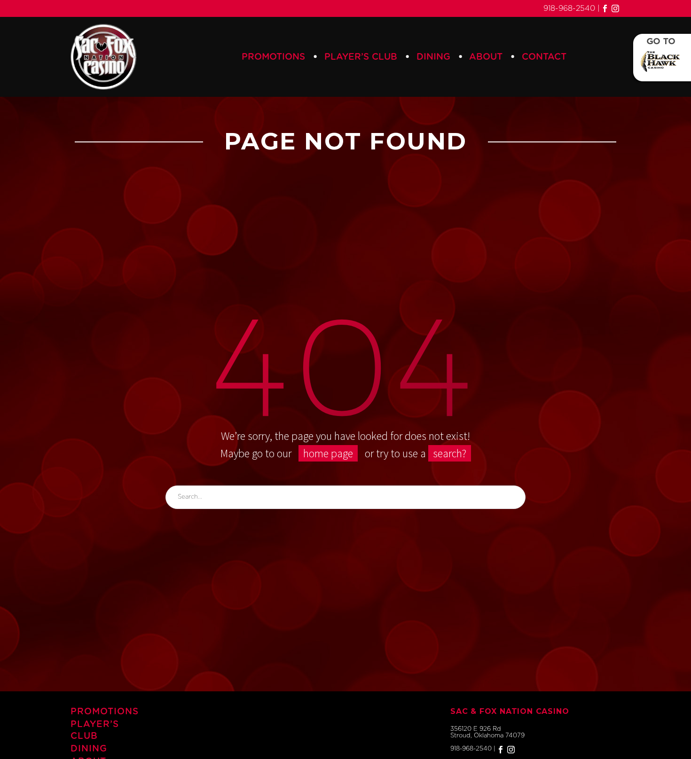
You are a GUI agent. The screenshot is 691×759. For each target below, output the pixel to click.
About (486, 57)
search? (449, 453)
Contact (544, 57)
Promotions (273, 57)
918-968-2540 (569, 8)
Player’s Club (360, 57)
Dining (433, 57)
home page (328, 453)
